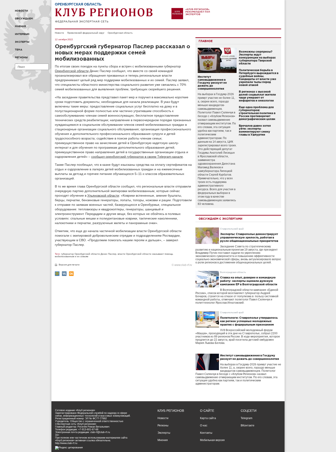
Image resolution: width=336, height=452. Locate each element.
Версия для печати (69, 264)
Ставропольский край (232, 228)
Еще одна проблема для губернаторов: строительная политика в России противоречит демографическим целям (257, 113)
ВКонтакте (247, 425)
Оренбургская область (120, 33)
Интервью (22, 34)
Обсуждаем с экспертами (220, 218)
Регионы (21, 57)
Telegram (246, 418)
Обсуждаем (24, 18)
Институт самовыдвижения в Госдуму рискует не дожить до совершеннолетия (212, 82)
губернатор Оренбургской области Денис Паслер (88, 254)
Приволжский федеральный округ (85, 33)
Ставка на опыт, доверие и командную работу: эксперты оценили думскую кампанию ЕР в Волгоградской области (248, 281)
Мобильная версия (212, 440)
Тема (18, 49)
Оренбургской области (72, 71)
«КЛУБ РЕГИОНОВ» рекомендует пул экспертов (197, 12)
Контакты (206, 432)
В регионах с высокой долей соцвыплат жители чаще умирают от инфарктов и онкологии (257, 96)
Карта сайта (208, 418)
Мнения (20, 26)
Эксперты (22, 41)
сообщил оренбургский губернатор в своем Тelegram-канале (137, 156)
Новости (21, 10)
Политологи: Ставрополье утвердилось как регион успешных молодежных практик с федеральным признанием (249, 321)
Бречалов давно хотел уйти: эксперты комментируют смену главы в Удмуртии (255, 130)
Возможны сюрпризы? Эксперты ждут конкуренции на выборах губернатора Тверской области (257, 57)
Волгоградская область (233, 272)
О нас (203, 425)
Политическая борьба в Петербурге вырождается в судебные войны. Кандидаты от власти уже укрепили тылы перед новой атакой (258, 77)
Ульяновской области (103, 195)
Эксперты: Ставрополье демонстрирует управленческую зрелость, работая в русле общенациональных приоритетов (249, 237)
